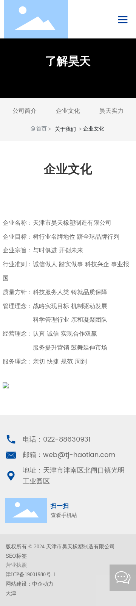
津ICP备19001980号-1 (31, 574)
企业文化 (68, 110)
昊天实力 (111, 110)
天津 (11, 593)
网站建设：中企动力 (29, 584)
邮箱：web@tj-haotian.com (69, 455)
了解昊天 (68, 61)
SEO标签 (16, 555)
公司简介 (24, 110)
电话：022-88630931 (57, 439)
